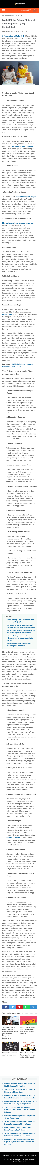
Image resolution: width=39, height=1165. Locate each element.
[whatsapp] (26, 1007)
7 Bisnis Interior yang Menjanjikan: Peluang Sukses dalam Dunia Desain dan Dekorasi (20, 638)
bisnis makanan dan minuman (21, 146)
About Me (6, 1155)
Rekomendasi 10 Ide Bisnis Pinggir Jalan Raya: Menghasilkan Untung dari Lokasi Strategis (19, 1141)
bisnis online (7, 314)
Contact (13, 1155)
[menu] (4, 10)
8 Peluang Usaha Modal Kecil (13, 36)
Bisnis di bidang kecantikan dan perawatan (18, 223)
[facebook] (5, 1007)
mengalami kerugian (14, 838)
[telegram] (33, 1007)
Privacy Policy (23, 1155)
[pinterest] (19, 1007)
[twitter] (12, 1007)
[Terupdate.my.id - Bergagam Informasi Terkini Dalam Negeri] (19, 4)
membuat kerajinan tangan (26, 197)
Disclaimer (33, 1155)
